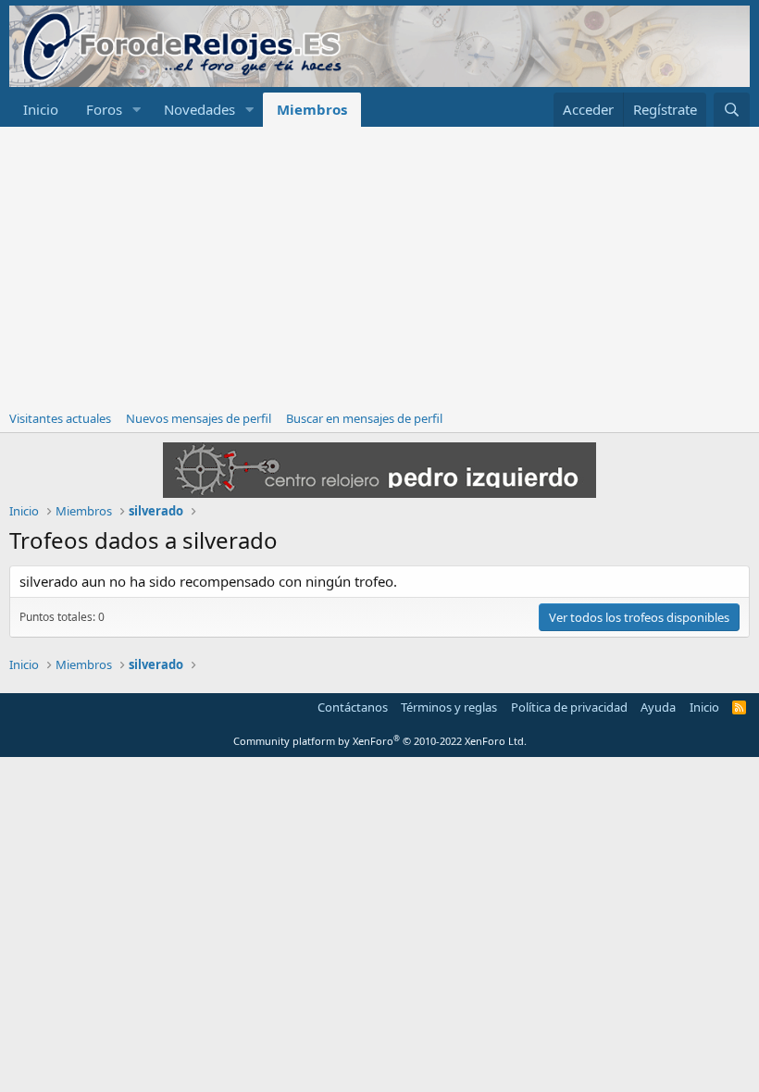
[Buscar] (732, 110)
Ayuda (658, 707)
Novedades (199, 109)
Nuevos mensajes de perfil (198, 418)
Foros (104, 109)
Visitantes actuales (60, 418)
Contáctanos (352, 707)
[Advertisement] (379, 265)
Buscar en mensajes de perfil (364, 418)
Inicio (40, 109)
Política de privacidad (569, 707)
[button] (137, 110)
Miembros (312, 109)
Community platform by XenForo (380, 741)
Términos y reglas (449, 707)
